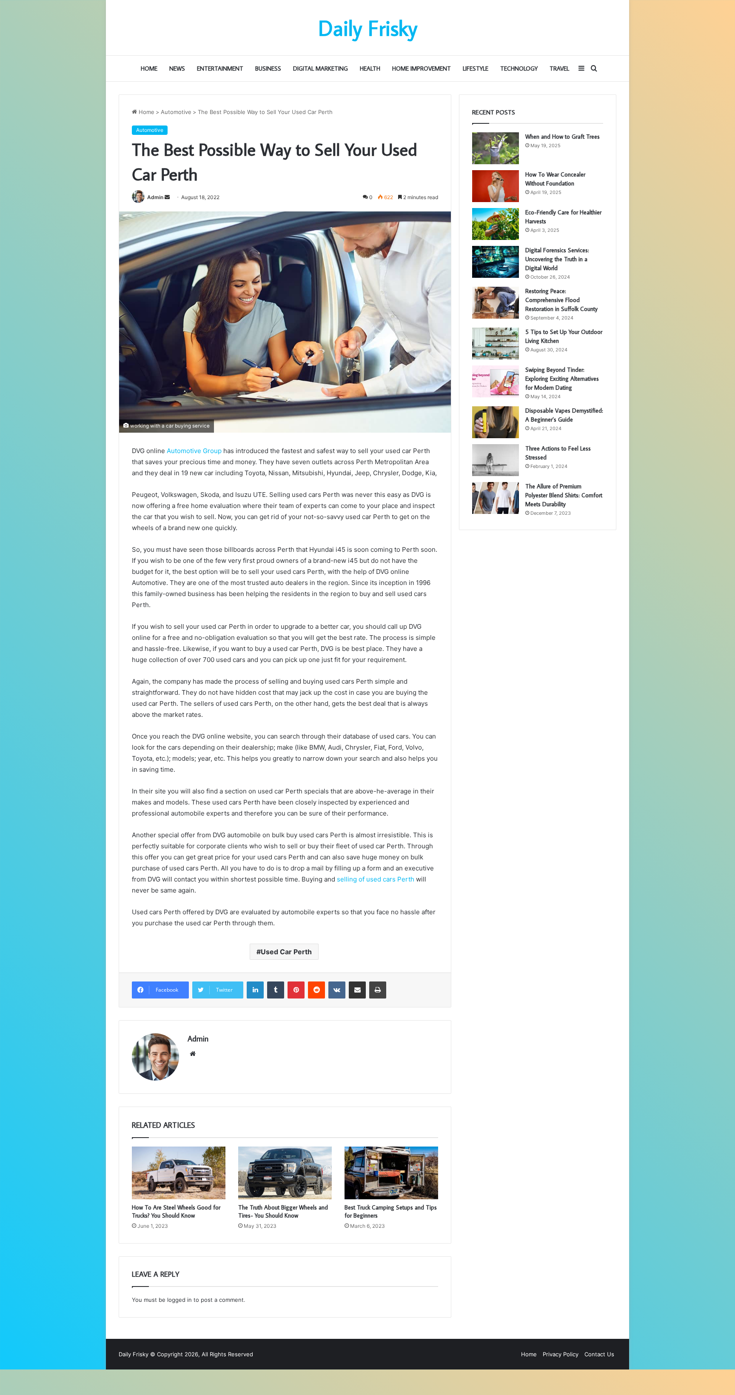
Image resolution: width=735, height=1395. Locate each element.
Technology (519, 68)
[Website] (193, 1054)
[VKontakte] (336, 989)
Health (370, 68)
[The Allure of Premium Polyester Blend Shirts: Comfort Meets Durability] (495, 498)
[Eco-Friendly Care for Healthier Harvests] (495, 224)
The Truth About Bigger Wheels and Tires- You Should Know (283, 1211)
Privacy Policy (560, 1354)
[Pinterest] (296, 989)
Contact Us (599, 1354)
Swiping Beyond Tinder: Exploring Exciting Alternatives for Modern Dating (562, 378)
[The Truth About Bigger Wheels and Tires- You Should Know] (285, 1173)
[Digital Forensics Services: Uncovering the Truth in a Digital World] (495, 262)
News (177, 68)
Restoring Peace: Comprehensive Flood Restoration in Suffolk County (561, 300)
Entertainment (220, 68)
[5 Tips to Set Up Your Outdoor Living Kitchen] (495, 343)
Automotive (176, 111)
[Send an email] (167, 197)
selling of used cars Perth (375, 879)
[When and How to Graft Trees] (495, 148)
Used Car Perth (286, 951)
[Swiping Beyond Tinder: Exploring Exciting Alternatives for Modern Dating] (495, 381)
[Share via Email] (357, 989)
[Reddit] (316, 989)
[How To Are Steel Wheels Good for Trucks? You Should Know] (178, 1173)
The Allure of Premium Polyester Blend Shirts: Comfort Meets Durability (563, 495)
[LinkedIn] (255, 989)
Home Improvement (421, 68)
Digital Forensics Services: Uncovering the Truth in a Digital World (557, 259)
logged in (179, 1299)
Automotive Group (194, 451)
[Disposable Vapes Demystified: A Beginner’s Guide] (495, 422)
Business (268, 68)
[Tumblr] (275, 989)
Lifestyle (475, 68)
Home (149, 68)
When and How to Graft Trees (562, 136)
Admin (155, 197)
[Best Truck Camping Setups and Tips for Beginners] (391, 1173)
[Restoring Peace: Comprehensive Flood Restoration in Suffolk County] (495, 303)
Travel (559, 68)
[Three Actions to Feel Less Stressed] (495, 460)
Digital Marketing (320, 68)
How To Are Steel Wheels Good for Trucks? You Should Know (176, 1211)
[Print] (377, 989)
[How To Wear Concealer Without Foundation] (495, 186)
